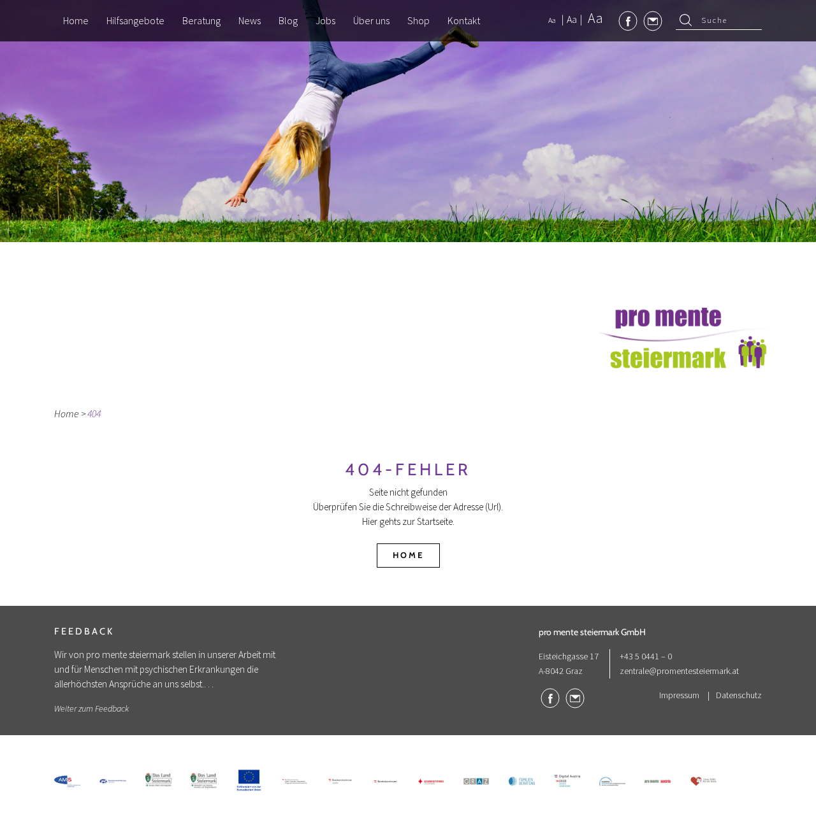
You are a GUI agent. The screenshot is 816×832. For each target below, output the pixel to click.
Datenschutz (739, 695)
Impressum (679, 695)
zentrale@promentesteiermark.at (679, 671)
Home (66, 413)
